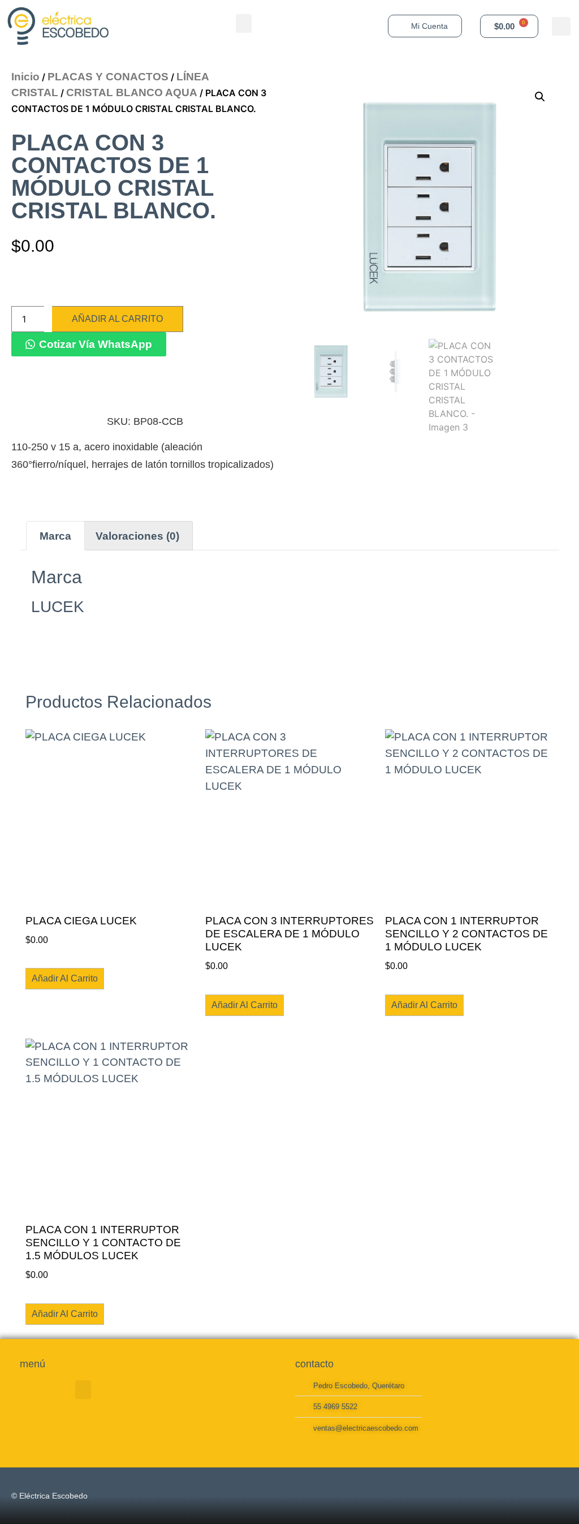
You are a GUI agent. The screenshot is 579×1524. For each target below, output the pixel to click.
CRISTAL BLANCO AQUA (131, 92)
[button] (244, 23)
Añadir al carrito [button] (65, 978)
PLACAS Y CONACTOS (107, 77)
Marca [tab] (55, 536)
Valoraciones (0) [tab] (137, 536)
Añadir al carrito (117, 319)
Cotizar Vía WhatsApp (95, 344)
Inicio (25, 77)
